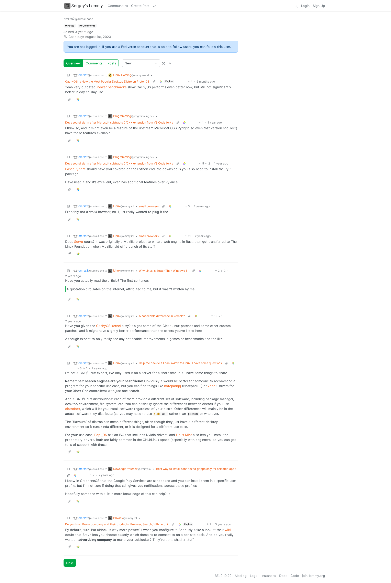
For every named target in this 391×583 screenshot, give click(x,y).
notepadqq (172, 386)
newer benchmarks (111, 87)
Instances (268, 576)
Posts (112, 63)
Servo (78, 242)
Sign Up (319, 6)
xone (211, 386)
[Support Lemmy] (154, 6)
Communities (118, 6)
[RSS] (169, 63)
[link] (160, 81)
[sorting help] (163, 63)
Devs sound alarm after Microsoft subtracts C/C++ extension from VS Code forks (119, 122)
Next (70, 563)
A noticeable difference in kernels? (162, 316)
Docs (283, 576)
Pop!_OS (100, 435)
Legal (254, 576)
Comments (94, 63)
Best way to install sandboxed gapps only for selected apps (196, 468)
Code (294, 576)
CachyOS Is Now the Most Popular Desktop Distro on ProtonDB (107, 81)
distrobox (72, 409)
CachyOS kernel (108, 326)
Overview (73, 63)
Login (305, 6)
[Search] (296, 6)
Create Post (140, 6)
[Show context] (154, 81)
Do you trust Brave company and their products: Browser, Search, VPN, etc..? (116, 524)
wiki (228, 530)
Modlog (241, 576)
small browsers (149, 206)
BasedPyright (75, 169)
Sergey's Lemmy (87, 5)
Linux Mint (184, 435)
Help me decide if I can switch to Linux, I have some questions (180, 363)
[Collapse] (68, 75)
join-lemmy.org (313, 576)
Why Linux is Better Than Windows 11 (164, 270)
